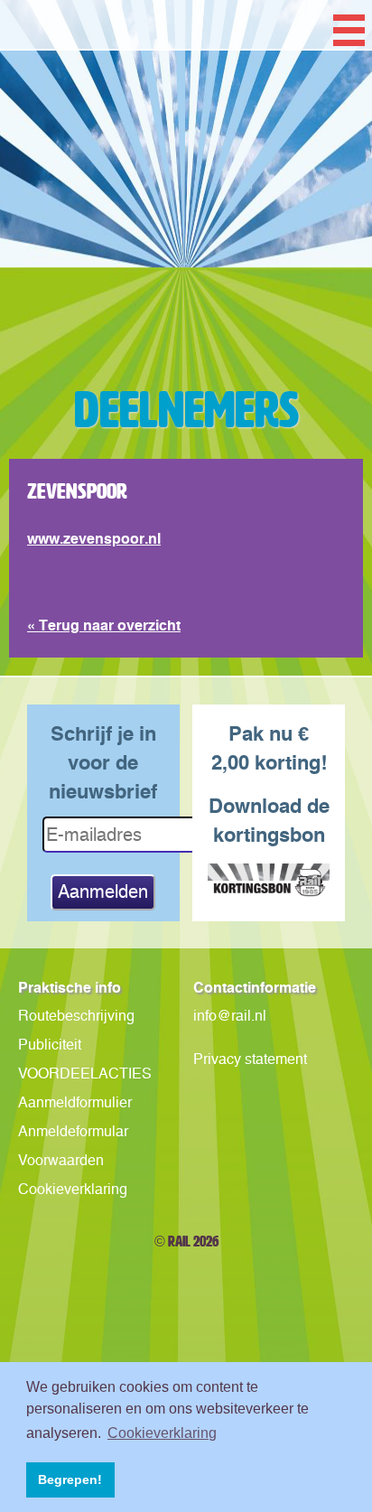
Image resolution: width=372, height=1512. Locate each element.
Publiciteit (49, 1044)
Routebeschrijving (76, 1015)
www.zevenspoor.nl (94, 538)
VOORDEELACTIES (85, 1073)
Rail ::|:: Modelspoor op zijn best (186, 256)
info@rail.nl (229, 1015)
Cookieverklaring (72, 1189)
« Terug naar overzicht (104, 625)
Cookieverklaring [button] (162, 1433)
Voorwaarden (61, 1160)
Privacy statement (250, 1059)
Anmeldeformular (73, 1131)
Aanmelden (103, 891)
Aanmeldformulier (75, 1102)
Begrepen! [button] (70, 1479)
